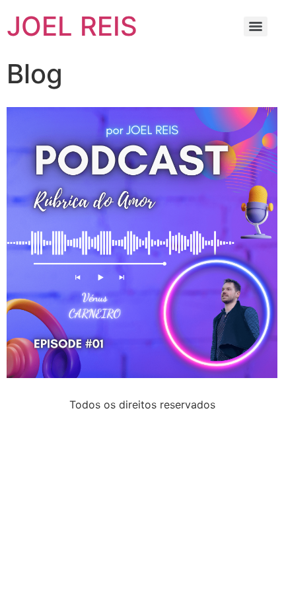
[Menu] (255, 26)
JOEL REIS (72, 26)
